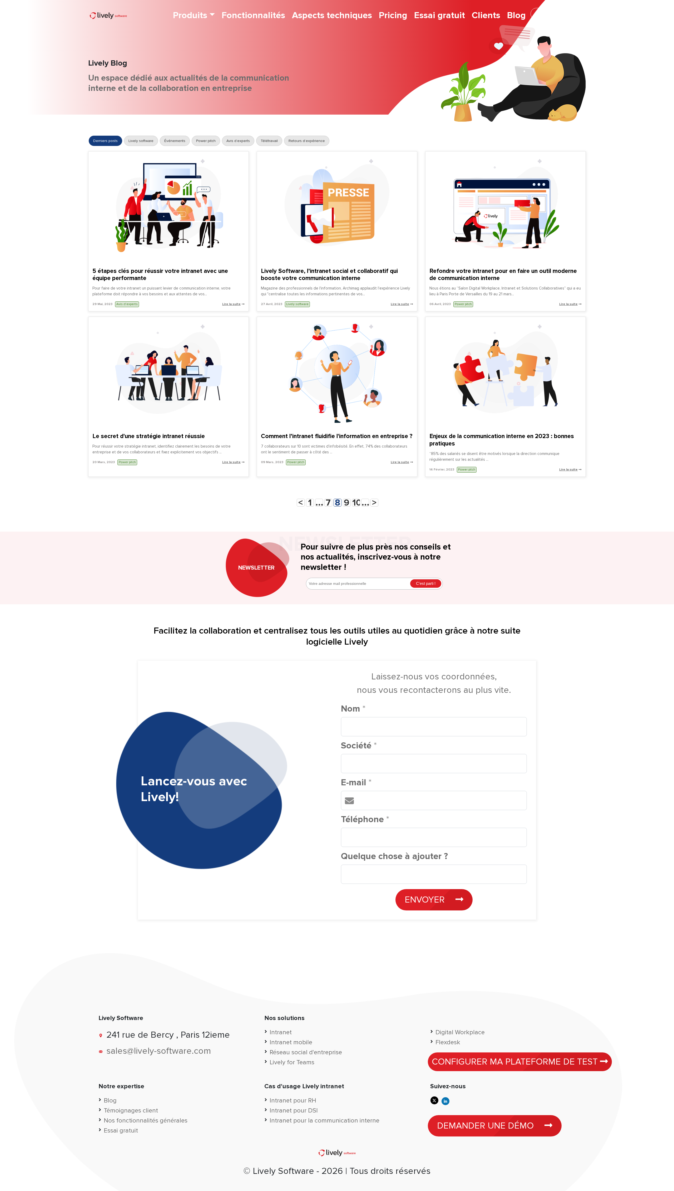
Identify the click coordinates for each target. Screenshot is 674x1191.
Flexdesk (447, 1042)
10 (356, 503)
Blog (516, 15)
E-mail (356, 782)
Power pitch (206, 141)
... (319, 503)
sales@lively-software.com (158, 1051)
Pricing (393, 15)
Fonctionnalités (253, 15)
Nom (353, 708)
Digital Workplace (460, 1032)
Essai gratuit (439, 15)
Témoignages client (131, 1110)
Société (359, 745)
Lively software (140, 141)
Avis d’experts (238, 141)
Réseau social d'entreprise (306, 1052)
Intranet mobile (291, 1042)
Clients (486, 15)
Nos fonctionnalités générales (145, 1120)
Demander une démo (557, 14)
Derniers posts (105, 141)
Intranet (281, 1032)
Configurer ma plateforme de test (516, 1061)
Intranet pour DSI (294, 1110)
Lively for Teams (292, 1062)
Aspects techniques (332, 15)
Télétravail (269, 141)
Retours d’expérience (307, 141)
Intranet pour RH (293, 1100)
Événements (174, 141)
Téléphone (365, 819)
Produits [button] (190, 15)
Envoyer (426, 899)
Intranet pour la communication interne (324, 1120)
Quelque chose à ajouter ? (394, 856)
